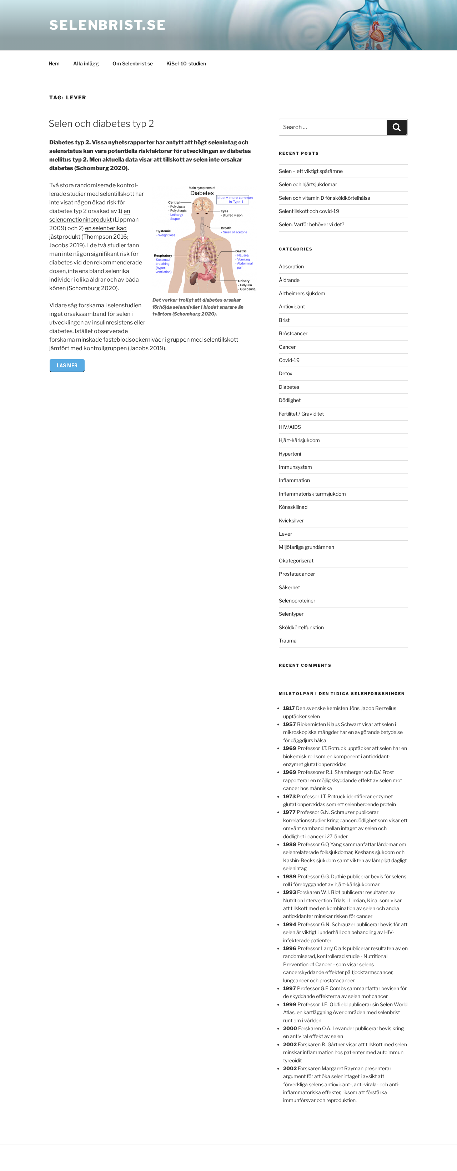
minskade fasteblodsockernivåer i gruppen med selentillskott (157, 339)
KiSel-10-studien (186, 63)
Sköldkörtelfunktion (301, 627)
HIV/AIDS (290, 427)
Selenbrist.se (107, 25)
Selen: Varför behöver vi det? (311, 224)
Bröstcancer (293, 333)
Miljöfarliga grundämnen (306, 547)
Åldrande (289, 280)
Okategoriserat (296, 560)
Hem (54, 63)
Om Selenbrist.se (132, 63)
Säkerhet (289, 587)
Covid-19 (289, 360)
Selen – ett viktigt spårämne (311, 171)
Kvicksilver (291, 520)
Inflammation (294, 480)
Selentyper (291, 614)
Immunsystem (295, 467)
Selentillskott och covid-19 (309, 211)
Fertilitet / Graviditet (301, 414)
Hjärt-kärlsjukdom (299, 440)
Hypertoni (290, 454)
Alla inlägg (86, 63)
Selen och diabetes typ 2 (101, 123)
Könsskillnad (293, 507)
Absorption (291, 266)
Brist (284, 320)
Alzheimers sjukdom (302, 293)
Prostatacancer (297, 574)
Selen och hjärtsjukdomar (308, 184)
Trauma (288, 640)
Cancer (287, 347)
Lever (285, 534)
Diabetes (289, 387)
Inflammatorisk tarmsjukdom (312, 494)
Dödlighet (290, 400)
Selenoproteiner (297, 600)
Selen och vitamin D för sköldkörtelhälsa (324, 198)
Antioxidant (292, 306)
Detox (285, 373)
